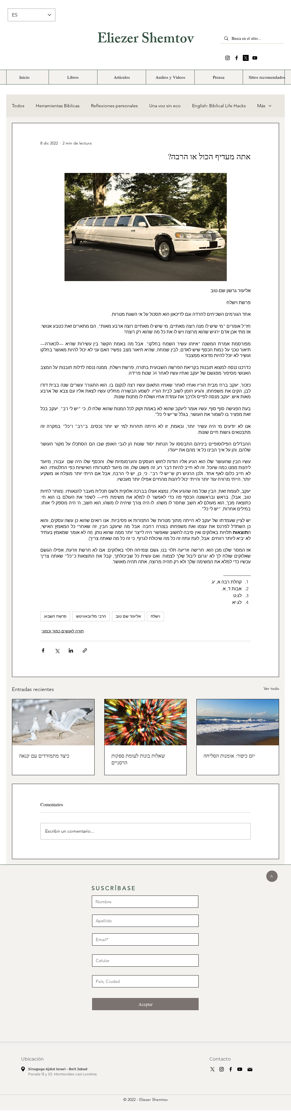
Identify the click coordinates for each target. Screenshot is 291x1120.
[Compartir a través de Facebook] (43, 650)
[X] (246, 58)
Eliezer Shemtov (145, 40)
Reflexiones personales (114, 105)
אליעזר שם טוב (128, 616)
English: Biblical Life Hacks (219, 105)
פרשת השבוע (55, 616)
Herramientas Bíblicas (58, 105)
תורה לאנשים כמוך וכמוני (62, 631)
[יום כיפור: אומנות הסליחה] (238, 722)
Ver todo (271, 688)
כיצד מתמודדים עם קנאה (44, 755)
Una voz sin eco (165, 105)
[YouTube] (255, 58)
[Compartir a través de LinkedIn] (71, 650)
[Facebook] (237, 58)
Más (261, 105)
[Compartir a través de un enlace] (85, 650)
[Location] (23, 1069)
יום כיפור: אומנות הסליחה (229, 755)
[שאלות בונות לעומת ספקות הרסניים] (146, 722)
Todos (18, 105)
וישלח (155, 616)
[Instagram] (227, 58)
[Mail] (249, 1069)
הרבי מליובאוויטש (91, 616)
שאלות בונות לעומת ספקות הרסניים (138, 759)
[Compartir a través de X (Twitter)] (57, 650)
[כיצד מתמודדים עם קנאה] (53, 722)
